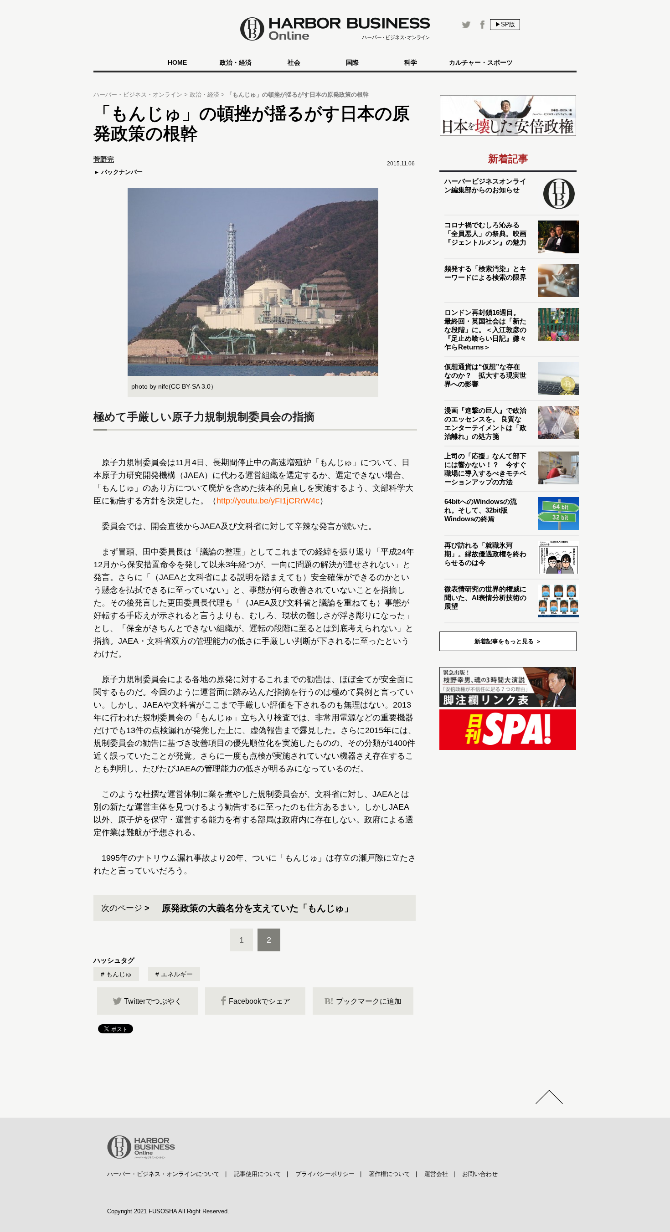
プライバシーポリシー (325, 1173)
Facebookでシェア (259, 1001)
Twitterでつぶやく (153, 1001)
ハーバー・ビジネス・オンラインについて (163, 1173)
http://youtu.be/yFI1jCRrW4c (268, 500)
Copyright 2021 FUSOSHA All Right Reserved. (168, 1211)
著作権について (389, 1173)
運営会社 (436, 1173)
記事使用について (257, 1173)
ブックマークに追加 (363, 1001)
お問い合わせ (480, 1173)
